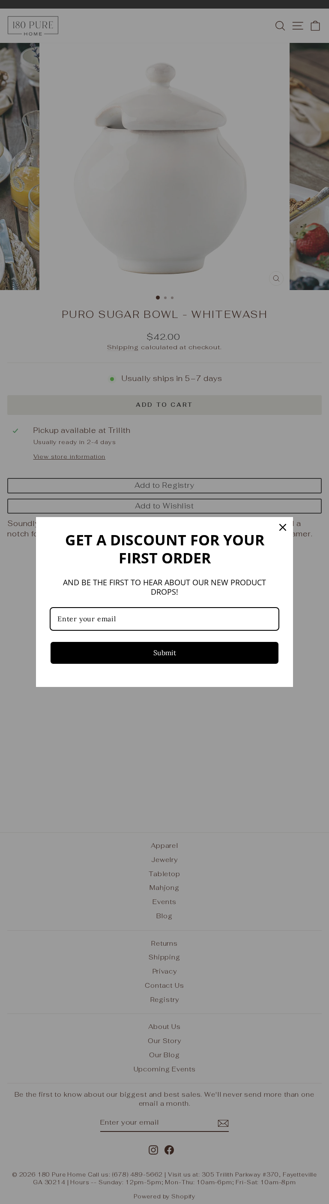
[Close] (282, 527)
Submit (164, 652)
